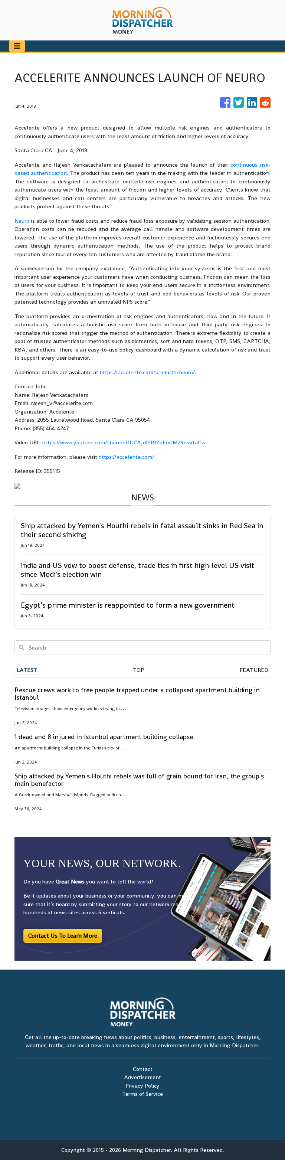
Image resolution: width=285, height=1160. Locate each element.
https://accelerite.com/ (126, 456)
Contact (143, 1068)
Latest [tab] (27, 669)
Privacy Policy (142, 1085)
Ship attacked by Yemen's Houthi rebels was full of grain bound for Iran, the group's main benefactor (139, 780)
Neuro (21, 220)
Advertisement (142, 1077)
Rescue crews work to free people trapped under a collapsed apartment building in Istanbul (137, 694)
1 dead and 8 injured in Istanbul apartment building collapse (103, 736)
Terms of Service (142, 1093)
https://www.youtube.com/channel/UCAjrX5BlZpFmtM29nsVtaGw (124, 442)
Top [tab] (138, 669)
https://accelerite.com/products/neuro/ (147, 372)
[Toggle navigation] (17, 46)
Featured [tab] (254, 669)
